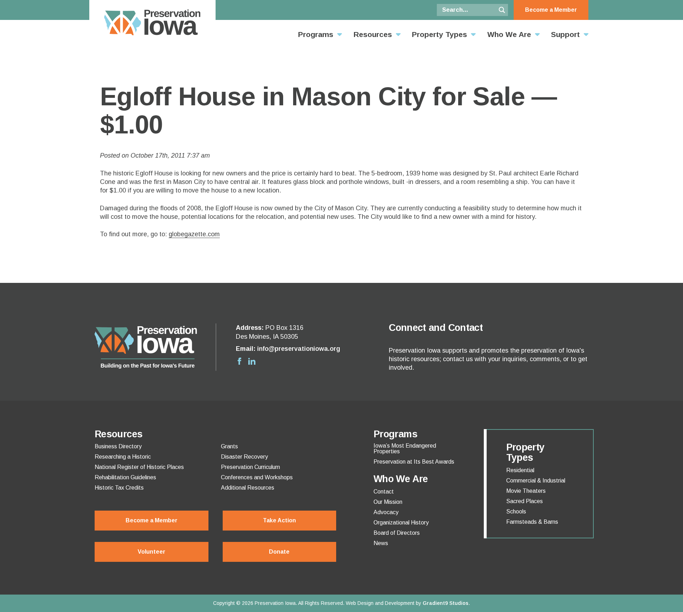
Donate (279, 552)
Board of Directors (397, 533)
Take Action (279, 520)
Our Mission (388, 502)
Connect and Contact (436, 327)
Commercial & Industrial (535, 481)
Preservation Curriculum (250, 467)
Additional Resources (247, 488)
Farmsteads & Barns (532, 522)
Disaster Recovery (244, 457)
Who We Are (509, 34)
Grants (229, 446)
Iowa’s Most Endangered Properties (405, 448)
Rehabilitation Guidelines (125, 477)
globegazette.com (194, 234)
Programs (315, 34)
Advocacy (386, 512)
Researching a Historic (123, 457)
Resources (373, 34)
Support (565, 34)
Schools (516, 512)
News (381, 543)
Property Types (439, 34)
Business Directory (118, 446)
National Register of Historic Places (139, 467)
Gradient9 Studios (445, 603)
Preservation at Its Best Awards (414, 462)
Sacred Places (524, 501)
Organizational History (401, 523)
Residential (520, 470)
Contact (384, 492)
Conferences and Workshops (257, 477)
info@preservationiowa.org (298, 348)
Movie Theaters (526, 491)
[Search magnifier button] (502, 10)
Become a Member (551, 10)
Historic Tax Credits (119, 488)
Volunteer (151, 552)
